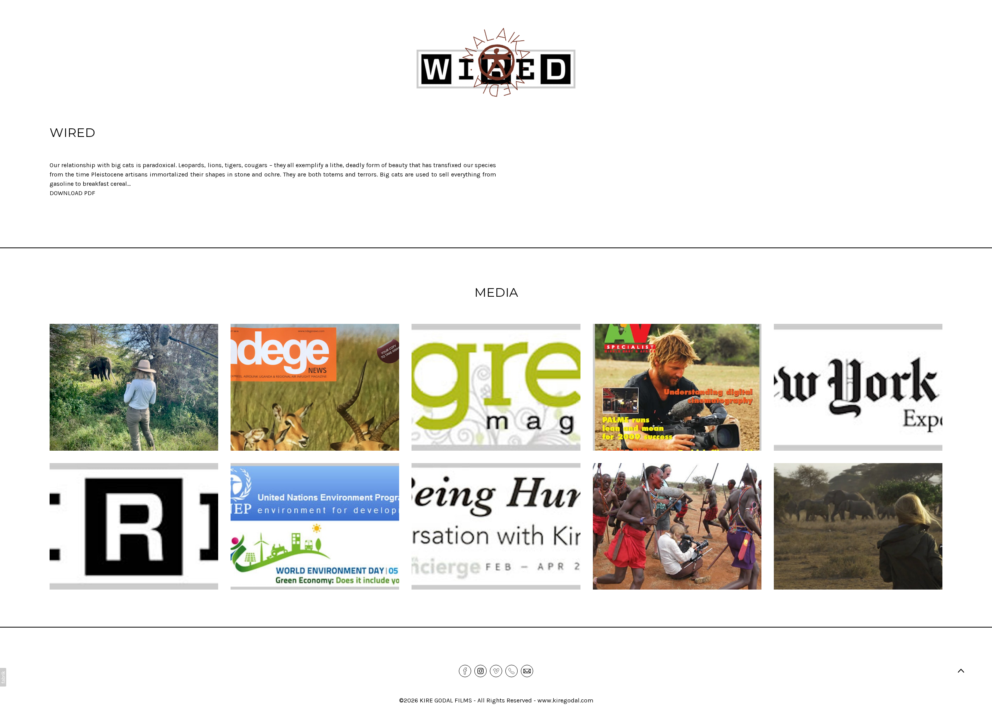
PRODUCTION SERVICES (275, 136)
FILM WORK (336, 136)
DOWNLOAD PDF (72, 193)
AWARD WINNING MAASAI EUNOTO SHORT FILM (619, 136)
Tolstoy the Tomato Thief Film (739, 136)
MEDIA (375, 136)
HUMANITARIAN (419, 136)
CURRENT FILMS (518, 136)
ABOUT (220, 136)
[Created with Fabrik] (3, 677)
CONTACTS (467, 136)
